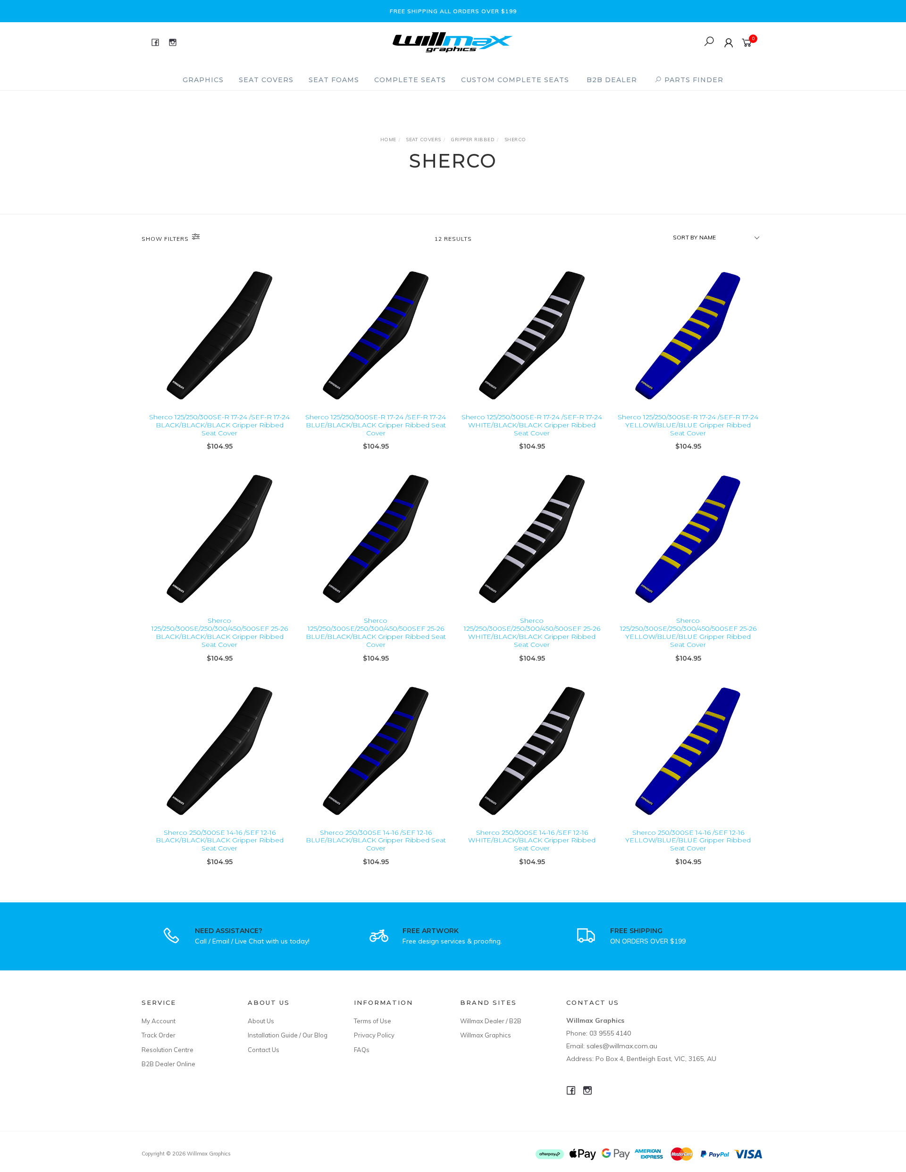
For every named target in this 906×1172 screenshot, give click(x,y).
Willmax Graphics (485, 1035)
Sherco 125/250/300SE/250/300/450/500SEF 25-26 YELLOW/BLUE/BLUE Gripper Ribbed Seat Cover (688, 632)
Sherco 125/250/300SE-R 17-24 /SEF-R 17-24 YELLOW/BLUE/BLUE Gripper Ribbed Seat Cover (688, 425)
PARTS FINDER (692, 80)
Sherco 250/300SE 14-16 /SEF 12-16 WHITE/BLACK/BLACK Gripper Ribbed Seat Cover (532, 840)
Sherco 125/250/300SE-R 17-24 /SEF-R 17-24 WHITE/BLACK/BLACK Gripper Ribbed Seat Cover (531, 425)
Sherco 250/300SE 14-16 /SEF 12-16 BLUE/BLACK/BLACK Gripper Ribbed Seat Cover (376, 840)
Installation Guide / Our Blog (287, 1035)
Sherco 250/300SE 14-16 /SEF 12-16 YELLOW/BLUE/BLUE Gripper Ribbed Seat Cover (688, 840)
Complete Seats (410, 80)
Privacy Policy (374, 1035)
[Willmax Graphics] (452, 41)
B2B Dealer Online (168, 1064)
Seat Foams (334, 80)
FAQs (361, 1049)
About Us (261, 1021)
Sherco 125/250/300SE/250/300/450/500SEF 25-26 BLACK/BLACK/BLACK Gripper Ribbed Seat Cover (219, 632)
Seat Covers (266, 80)
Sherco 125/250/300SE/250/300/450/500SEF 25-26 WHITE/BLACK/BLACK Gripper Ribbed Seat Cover (532, 632)
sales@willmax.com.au (622, 1046)
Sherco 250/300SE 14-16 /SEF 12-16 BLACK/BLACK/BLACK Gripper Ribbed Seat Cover (220, 840)
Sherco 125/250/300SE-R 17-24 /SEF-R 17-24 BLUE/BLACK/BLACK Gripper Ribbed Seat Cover (375, 425)
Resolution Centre (167, 1049)
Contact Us (263, 1049)
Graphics (203, 80)
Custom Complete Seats (515, 80)
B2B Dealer (612, 80)
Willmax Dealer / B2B (490, 1021)
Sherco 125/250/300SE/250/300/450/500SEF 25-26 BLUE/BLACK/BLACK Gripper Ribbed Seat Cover (376, 632)
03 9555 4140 (610, 1033)
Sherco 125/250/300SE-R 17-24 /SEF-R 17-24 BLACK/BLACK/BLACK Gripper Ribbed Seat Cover (219, 425)
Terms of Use (372, 1021)
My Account (159, 1021)
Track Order (159, 1035)
